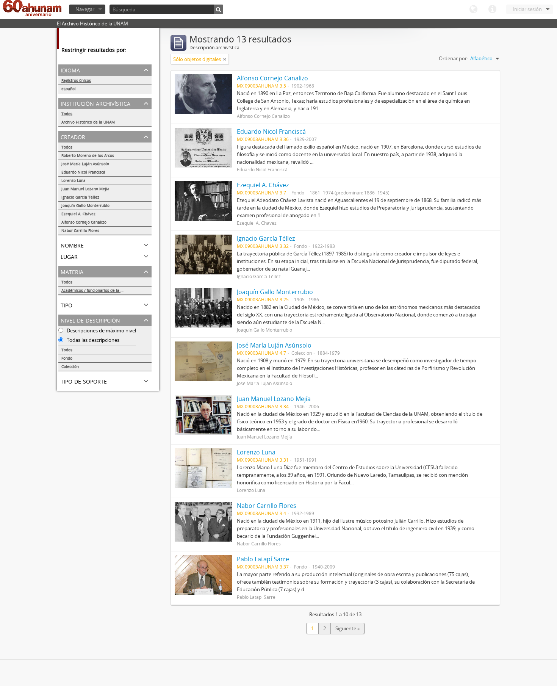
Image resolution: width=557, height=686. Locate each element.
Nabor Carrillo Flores (80, 230)
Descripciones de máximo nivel (101, 330)
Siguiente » (347, 628)
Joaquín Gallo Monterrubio (85, 205)
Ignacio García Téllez (80, 197)
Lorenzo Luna (73, 180)
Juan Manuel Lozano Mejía (85, 188)
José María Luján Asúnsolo (85, 163)
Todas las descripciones (92, 340)
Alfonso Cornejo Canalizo (83, 222)
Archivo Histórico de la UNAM (88, 122)
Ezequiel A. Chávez (78, 213)
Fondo (66, 358)
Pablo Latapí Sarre (263, 559)
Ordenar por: (453, 58)
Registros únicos (76, 80)
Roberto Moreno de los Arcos (87, 155)
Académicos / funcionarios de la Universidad (101, 290)
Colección (70, 366)
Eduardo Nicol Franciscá (83, 172)
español (68, 88)
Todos (66, 113)
